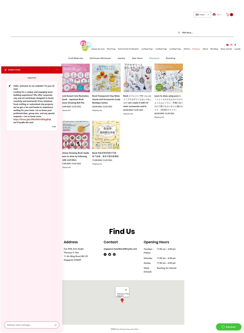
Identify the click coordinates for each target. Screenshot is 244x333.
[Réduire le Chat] (57, 70)
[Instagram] (231, 45)
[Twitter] (109, 254)
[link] (230, 14)
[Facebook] (235, 45)
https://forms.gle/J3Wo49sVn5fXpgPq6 (32, 119)
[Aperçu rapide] (75, 78)
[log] (31, 197)
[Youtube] (227, 45)
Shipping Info (66, 110)
